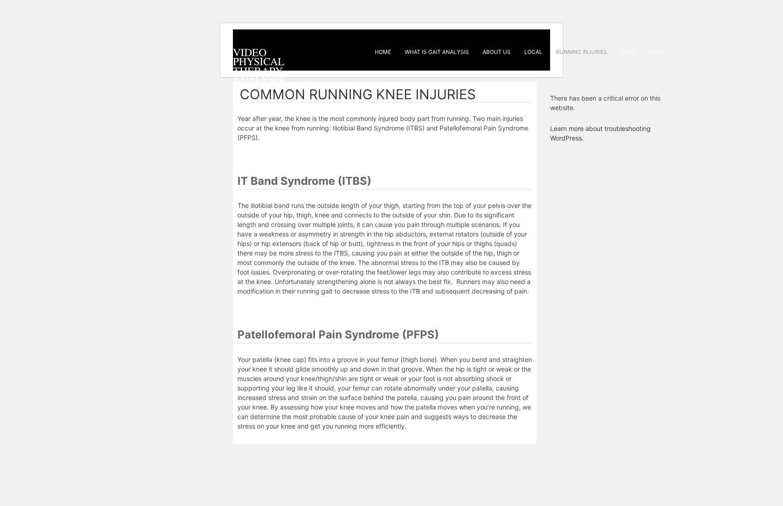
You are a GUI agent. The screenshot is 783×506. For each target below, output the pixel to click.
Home (383, 51)
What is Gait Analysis (437, 51)
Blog (655, 51)
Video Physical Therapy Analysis (259, 66)
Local (533, 51)
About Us (497, 51)
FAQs (628, 51)
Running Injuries (581, 51)
